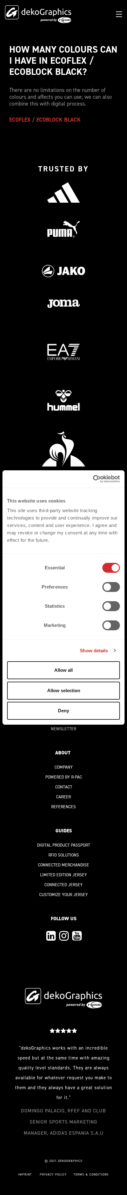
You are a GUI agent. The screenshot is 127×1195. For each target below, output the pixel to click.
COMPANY (64, 767)
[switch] (111, 587)
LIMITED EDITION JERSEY (63, 875)
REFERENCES (63, 807)
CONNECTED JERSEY (63, 885)
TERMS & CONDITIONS (91, 1174)
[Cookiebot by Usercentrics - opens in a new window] (93, 479)
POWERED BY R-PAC (63, 777)
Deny (63, 710)
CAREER (63, 797)
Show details (94, 650)
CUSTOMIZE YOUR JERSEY (63, 895)
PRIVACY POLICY (53, 1174)
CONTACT (63, 787)
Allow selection (63, 690)
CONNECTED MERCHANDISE (63, 865)
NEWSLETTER (63, 729)
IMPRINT (25, 1174)
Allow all (63, 670)
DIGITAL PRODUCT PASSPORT (63, 845)
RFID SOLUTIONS (63, 855)
